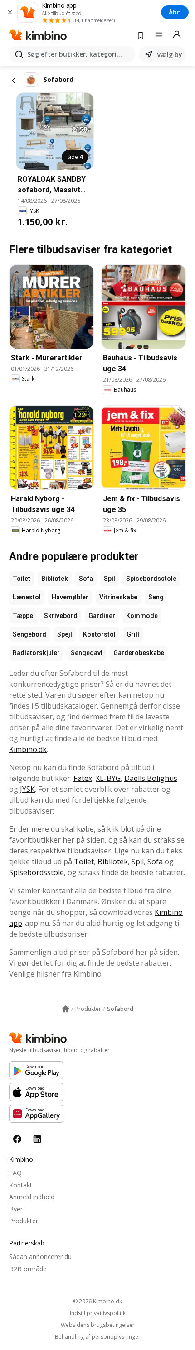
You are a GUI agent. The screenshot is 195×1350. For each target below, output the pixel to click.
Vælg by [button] (169, 54)
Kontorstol (99, 634)
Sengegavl (86, 652)
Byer (16, 1209)
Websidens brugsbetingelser (98, 1325)
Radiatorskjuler (36, 652)
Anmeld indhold (31, 1196)
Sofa (86, 578)
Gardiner (101, 615)
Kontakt (20, 1185)
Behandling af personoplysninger (98, 1336)
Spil (109, 578)
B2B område (28, 1268)
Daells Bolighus (150, 778)
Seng (156, 597)
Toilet (21, 578)
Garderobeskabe (138, 652)
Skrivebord (61, 615)
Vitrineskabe (118, 597)
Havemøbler (70, 597)
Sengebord (29, 634)
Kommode (142, 615)
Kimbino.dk (28, 749)
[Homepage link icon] (65, 1009)
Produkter (23, 1220)
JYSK (27, 789)
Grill (133, 634)
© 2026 (97, 1301)
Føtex (82, 778)
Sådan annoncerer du (40, 1256)
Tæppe (23, 615)
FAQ (15, 1172)
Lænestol (27, 597)
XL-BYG (108, 778)
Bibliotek (54, 578)
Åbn (175, 12)
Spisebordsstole (151, 578)
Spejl (64, 634)
